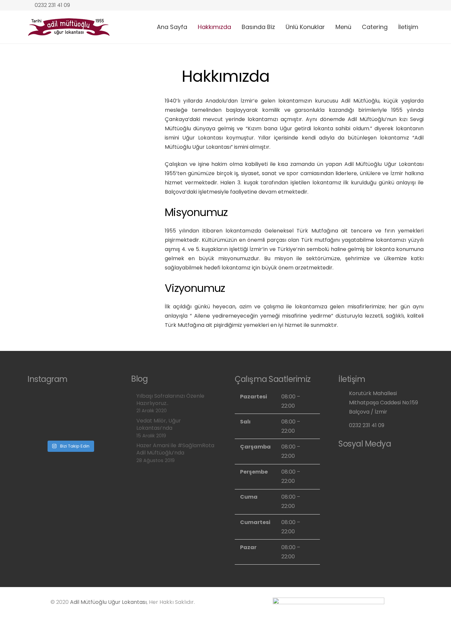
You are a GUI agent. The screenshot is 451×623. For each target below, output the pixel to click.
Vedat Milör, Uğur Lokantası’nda (158, 424)
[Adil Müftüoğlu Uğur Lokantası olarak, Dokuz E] (49, 426)
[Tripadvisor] (375, 460)
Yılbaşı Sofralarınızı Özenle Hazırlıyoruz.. (170, 399)
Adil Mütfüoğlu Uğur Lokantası (108, 602)
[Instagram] (345, 460)
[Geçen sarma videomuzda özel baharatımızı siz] (91, 402)
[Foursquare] (390, 460)
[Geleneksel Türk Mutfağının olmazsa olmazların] (49, 402)
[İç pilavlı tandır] (91, 426)
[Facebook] (360, 460)
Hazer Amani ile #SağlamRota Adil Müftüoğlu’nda (175, 449)
